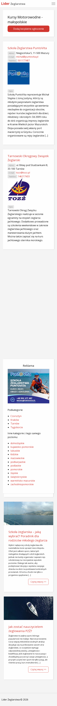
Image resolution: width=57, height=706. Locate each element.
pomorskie (16, 469)
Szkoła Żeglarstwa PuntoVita (27, 48)
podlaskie (16, 465)
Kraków (15, 419)
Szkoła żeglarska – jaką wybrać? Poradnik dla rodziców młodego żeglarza (27, 536)
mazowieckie (17, 458)
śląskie (14, 473)
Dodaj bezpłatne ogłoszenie (28, 28)
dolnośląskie (17, 443)
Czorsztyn (16, 416)
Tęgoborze (17, 427)
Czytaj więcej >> (38, 581)
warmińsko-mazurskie (23, 480)
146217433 (24, 176)
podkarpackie (18, 462)
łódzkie (14, 454)
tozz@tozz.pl (23, 172)
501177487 (24, 60)
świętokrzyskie (19, 476)
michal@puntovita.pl (27, 56)
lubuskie (15, 450)
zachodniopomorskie (22, 484)
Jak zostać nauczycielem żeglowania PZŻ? (25, 629)
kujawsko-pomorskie (22, 447)
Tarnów (15, 423)
